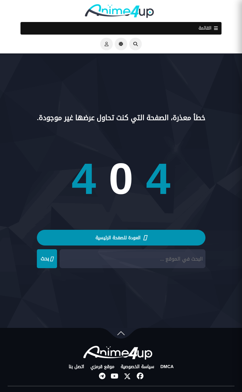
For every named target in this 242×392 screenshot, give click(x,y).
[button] (135, 44)
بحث (45, 258)
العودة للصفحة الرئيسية (118, 238)
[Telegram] (102, 376)
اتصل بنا (76, 367)
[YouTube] (114, 376)
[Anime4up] (119, 12)
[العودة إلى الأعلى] (121, 334)
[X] (127, 376)
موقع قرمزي (102, 367)
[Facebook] (140, 376)
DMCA (167, 367)
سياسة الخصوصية (137, 367)
